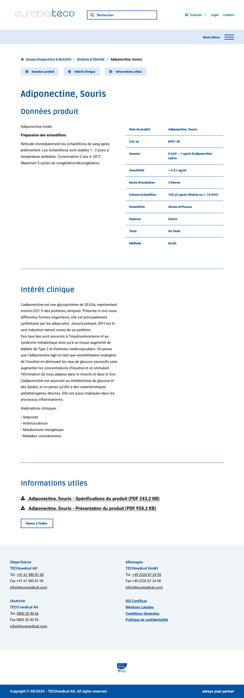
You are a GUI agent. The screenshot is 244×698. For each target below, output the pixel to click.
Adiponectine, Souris (126, 59)
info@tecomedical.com (28, 587)
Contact (228, 15)
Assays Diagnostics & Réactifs (48, 59)
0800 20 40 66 (28, 613)
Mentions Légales (140, 607)
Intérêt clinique (84, 71)
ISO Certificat (136, 601)
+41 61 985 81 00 (30, 575)
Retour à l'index (37, 523)
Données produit (43, 71)
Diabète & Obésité (91, 59)
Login (215, 15)
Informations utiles (129, 71)
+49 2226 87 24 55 (146, 575)
